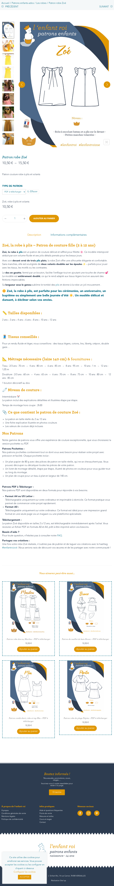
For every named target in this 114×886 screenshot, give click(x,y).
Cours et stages (45, 819)
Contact (42, 822)
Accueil (5, 3)
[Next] (107, 84)
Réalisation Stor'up (58, 881)
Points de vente (45, 813)
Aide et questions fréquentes (51, 810)
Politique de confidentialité (12, 819)
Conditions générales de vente (13, 813)
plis (21, 252)
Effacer (33, 191)
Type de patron (12, 186)
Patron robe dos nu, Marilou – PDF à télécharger (28, 639)
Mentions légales (8, 816)
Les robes (41, 3)
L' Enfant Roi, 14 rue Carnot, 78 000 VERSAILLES (67, 876)
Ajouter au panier (44, 219)
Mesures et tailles (46, 816)
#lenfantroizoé (9, 548)
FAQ (59, 536)
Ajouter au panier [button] (28, 649)
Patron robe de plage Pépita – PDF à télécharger (85, 718)
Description (34, 235)
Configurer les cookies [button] (24, 872)
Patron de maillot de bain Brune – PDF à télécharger (85, 639)
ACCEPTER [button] (24, 877)
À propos (5, 810)
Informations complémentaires (69, 235)
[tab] (34, 235)
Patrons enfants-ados (23, 3)
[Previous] (22, 84)
